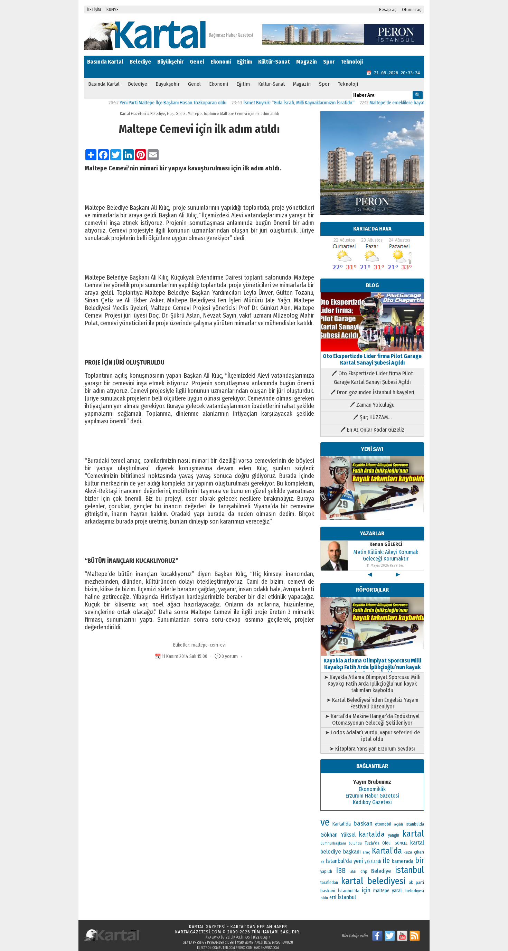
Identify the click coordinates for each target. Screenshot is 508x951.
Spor (329, 61)
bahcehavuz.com (266, 948)
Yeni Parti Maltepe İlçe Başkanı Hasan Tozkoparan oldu (153, 103)
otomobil (383, 824)
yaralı (397, 891)
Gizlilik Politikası (237, 937)
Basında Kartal (105, 61)
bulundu (355, 843)
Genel (197, 61)
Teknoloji (352, 61)
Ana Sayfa (213, 937)
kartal (413, 833)
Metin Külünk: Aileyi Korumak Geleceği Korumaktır (385, 555)
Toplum (210, 113)
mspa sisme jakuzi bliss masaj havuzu (265, 943)
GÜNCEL (401, 843)
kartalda (372, 834)
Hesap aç (387, 9)
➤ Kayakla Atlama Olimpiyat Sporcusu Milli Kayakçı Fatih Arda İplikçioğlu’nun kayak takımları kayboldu (372, 684)
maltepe (381, 891)
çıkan (419, 852)
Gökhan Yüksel (338, 834)
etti (332, 898)
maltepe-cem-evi (208, 645)
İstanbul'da (339, 860)
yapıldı (326, 871)
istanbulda (415, 824)
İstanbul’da (348, 891)
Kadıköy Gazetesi (372, 802)
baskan (363, 823)
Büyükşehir (170, 61)
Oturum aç (411, 9)
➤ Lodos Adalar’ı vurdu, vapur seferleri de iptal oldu (372, 735)
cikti (352, 871)
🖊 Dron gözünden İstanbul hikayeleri (372, 392)
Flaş (170, 113)
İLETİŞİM (94, 9)
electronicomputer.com (216, 948)
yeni (358, 861)
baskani (327, 890)
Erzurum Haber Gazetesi (372, 795)
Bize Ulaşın (262, 937)
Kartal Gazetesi (133, 113)
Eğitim (244, 61)
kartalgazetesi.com (198, 931)
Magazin (306, 61)
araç (366, 852)
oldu (324, 898)
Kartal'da (341, 824)
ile (386, 860)
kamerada (402, 861)
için (366, 890)
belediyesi (414, 890)
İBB (341, 871)
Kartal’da (387, 851)
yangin (393, 835)
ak (322, 861)
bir (419, 860)
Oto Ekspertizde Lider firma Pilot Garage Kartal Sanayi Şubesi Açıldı (372, 359)
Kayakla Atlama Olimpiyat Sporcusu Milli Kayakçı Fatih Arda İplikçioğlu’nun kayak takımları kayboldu (372, 667)
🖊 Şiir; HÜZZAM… (372, 417)
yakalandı (373, 861)
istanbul (409, 870)
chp (363, 871)
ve (325, 822)
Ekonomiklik (372, 789)
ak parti (416, 882)
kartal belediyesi (373, 880)
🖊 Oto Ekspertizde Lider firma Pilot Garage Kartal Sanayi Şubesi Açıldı (372, 377)
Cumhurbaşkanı (333, 843)
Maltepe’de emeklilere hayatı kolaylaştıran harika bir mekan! (408, 103)
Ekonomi (220, 61)
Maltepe (194, 113)
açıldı (398, 824)
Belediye (140, 61)
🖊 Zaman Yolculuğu (372, 405)
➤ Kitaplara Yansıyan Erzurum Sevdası (372, 748)
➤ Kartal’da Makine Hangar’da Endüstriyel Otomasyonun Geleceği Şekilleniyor (372, 719)
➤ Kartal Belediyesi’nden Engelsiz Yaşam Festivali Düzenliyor (372, 703)
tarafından (329, 882)
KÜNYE (112, 9)
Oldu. (387, 843)
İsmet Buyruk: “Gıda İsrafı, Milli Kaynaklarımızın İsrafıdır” (279, 103)
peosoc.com (244, 948)
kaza (408, 852)
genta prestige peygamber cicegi (208, 943)
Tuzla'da (372, 843)
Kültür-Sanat (274, 61)
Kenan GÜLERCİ (385, 544)
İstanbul (347, 897)
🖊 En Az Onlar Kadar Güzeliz (372, 429)
